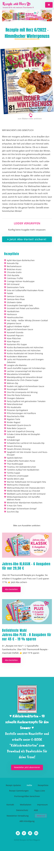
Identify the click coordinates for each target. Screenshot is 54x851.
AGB (36, 810)
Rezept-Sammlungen (19, 790)
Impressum (42, 804)
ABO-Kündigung (27, 821)
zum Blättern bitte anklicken (29, 118)
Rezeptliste (43, 785)
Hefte (29, 785)
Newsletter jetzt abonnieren (27, 767)
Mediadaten (25, 804)
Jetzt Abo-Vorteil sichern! (27, 239)
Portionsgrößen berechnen (27, 796)
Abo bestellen (11, 589)
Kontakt (10, 804)
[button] (49, 5)
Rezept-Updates (13, 785)
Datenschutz (22, 810)
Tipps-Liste (39, 790)
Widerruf (41, 815)
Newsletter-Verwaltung (18, 815)
